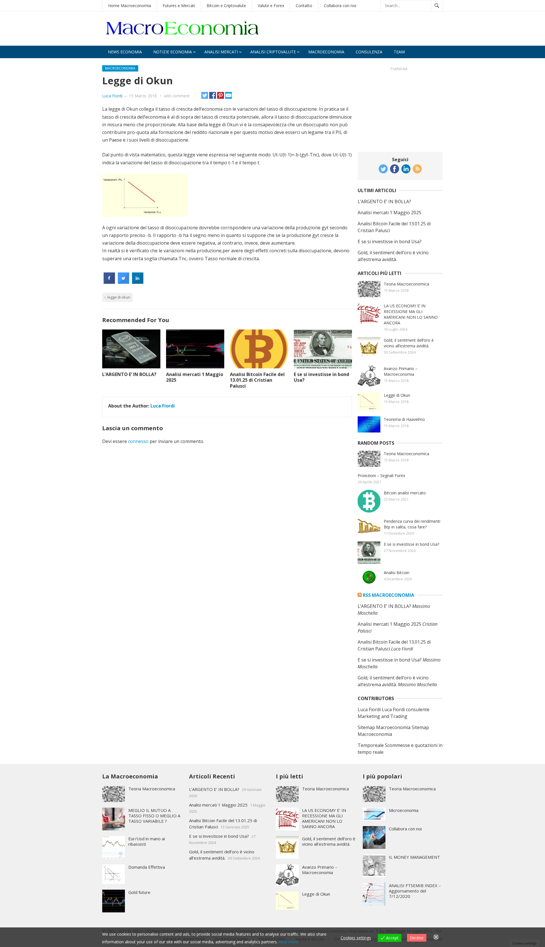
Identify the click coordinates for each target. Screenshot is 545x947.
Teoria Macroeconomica (406, 284)
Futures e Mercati (179, 5)
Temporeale (371, 745)
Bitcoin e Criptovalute (226, 5)
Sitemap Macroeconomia (384, 727)
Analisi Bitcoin (396, 572)
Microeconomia (403, 810)
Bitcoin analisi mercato (405, 492)
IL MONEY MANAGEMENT (414, 857)
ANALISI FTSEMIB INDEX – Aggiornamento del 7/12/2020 (415, 891)
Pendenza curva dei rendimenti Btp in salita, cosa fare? (412, 524)
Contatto (304, 5)
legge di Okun (118, 297)
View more (288, 941)
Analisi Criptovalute (273, 51)
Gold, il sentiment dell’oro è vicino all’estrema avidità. (409, 342)
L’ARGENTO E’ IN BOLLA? (129, 374)
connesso (138, 441)
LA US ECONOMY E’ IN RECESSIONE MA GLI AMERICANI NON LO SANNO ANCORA (411, 314)
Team (399, 51)
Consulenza (369, 51)
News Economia (125, 51)
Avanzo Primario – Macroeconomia (401, 371)
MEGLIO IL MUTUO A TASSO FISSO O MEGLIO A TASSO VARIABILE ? (154, 815)
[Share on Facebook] (109, 282)
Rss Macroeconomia (388, 595)
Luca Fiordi (112, 95)
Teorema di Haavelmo (404, 419)
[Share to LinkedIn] (137, 282)
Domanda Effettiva (146, 867)
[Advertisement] (400, 109)
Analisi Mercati (221, 51)
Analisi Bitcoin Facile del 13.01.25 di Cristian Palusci (257, 380)
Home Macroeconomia (129, 5)
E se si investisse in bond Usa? (321, 377)
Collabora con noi (340, 5)
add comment (177, 95)
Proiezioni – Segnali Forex (381, 475)
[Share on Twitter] (123, 282)
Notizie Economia (172, 51)
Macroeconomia (326, 51)
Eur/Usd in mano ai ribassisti (146, 841)
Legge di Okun (397, 395)
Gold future (139, 892)
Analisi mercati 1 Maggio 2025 (194, 377)
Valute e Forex (271, 5)
